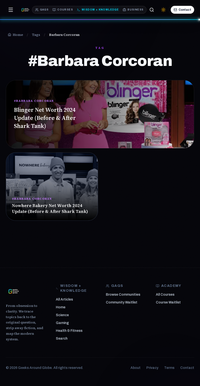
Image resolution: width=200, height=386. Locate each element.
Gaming (62, 323)
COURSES (65, 9)
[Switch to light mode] (163, 9)
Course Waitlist (168, 302)
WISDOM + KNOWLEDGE (100, 9)
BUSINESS (135, 9)
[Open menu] (11, 10)
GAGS (44, 9)
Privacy (152, 368)
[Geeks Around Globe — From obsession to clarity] (25, 10)
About (135, 368)
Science (62, 315)
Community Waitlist (121, 302)
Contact (185, 9)
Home (60, 307)
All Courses (165, 294)
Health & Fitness (69, 331)
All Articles (64, 299)
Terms (169, 368)
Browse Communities (123, 294)
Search (62, 338)
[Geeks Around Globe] (13, 291)
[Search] (151, 9)
